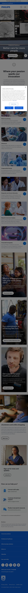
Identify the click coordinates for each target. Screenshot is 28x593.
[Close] (25, 87)
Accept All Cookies (19, 107)
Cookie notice (14, 100)
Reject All (9, 107)
